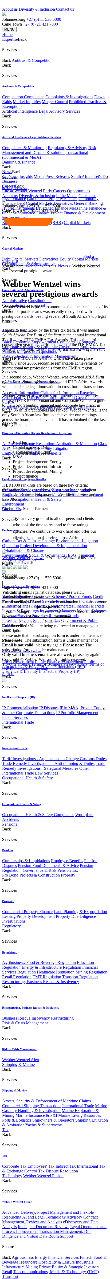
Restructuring (62, 1018)
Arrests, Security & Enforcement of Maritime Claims (46, 1101)
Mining (32, 1267)
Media (39, 176)
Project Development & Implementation (53, 545)
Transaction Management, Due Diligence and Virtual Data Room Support (46, 1234)
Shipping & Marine (18, 1064)
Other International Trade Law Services (45, 770)
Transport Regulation (80, 977)
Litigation (61, 448)
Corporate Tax (14, 1166)
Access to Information (20, 392)
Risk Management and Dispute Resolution (49, 150)
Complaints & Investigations (69, 97)
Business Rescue (16, 1018)
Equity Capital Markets (79, 259)
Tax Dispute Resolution (58, 1171)
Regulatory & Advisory (67, 147)
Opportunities (78, 191)
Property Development (36, 916)
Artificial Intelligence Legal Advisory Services (41, 111)
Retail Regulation (17, 977)
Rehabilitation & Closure (23, 550)
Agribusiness (23, 1257)
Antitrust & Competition (32, 60)
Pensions (9, 824)
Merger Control (55, 101)
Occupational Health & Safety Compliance (38, 814)
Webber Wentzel (39, 266)
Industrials (84, 1262)
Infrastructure (13, 1267)
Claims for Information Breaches (67, 392)
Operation (10, 545)
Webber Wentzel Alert (20, 1059)
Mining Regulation (91, 972)
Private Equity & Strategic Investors (69, 1267)
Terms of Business (46, 664)
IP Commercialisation (20, 708)
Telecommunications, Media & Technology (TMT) (56, 1271)
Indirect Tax (66, 1166)
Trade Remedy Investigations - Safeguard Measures (53, 766)
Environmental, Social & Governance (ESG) (39, 555)
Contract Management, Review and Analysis (50, 1219)
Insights (26, 176)
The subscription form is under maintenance (47, 647)
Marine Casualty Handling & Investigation (54, 1108)
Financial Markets (89, 606)
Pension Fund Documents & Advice (48, 865)
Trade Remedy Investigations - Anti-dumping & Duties (48, 763)
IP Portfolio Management (77, 712)
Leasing (8, 916)
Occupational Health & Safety (36, 499)
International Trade (18, 722)
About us (10, 9)
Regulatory (11, 926)
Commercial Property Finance (52, 198)
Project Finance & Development (78, 213)
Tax (5, 1129)
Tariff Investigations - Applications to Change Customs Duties (54, 758)
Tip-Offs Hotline (16, 664)
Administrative (14, 300)
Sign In (8, 673)
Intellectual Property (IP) (59, 671)
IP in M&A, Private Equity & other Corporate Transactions (53, 710)
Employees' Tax (41, 1166)
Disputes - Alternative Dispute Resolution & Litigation (37, 433)
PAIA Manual (21, 669)
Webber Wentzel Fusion (43, 1176)
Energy (41, 1257)
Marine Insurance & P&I (36, 1115)
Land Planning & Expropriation (80, 911)
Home (7, 34)
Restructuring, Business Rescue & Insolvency (40, 981)
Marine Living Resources (79, 1115)
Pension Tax (67, 870)
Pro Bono (10, 875)
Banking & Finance (18, 162)
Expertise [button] (10, 39)
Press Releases (57, 176)
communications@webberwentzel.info (36, 621)
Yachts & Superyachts (43, 1125)
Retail (7, 1271)
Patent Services (15, 717)
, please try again (32, 645)
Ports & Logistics (16, 1120)
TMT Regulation (47, 977)
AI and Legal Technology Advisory (52, 1217)
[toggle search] (4, 217)
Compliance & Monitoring (24, 147)
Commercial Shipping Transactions (31, 1105)
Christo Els (11, 508)
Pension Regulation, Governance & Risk (47, 868)
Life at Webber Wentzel (22, 191)
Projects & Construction (39, 875)
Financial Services (63, 1257)
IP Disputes (48, 708)
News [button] (7, 171)
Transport (10, 1276)
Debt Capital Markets (20, 259)
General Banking (88, 203)
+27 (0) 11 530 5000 (43, 19)
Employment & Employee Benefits (24, 479)
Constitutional (40, 300)
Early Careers (54, 191)
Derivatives (63, 203)
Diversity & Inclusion (37, 9)
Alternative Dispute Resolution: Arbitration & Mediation (49, 443)
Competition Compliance (23, 97)
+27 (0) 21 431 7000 (40, 24)
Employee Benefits (67, 860)
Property (68, 875)
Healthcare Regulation (55, 972)
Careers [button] (8, 186)
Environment (13, 504)
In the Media (66, 195)
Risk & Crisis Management (25, 1023)
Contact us (65, 9)
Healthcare (28, 1262)
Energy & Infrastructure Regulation (51, 967)
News (63, 266)
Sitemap (41, 669)
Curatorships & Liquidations (26, 860)
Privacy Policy (75, 664)
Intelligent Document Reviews (43, 1226)
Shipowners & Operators (53, 1120)
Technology (12, 1176)
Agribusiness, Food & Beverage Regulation (39, 962)
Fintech (86, 1257)
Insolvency (41, 1018)
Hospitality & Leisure (56, 1262)
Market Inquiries (27, 101)
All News (10, 176)
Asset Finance (14, 198)
